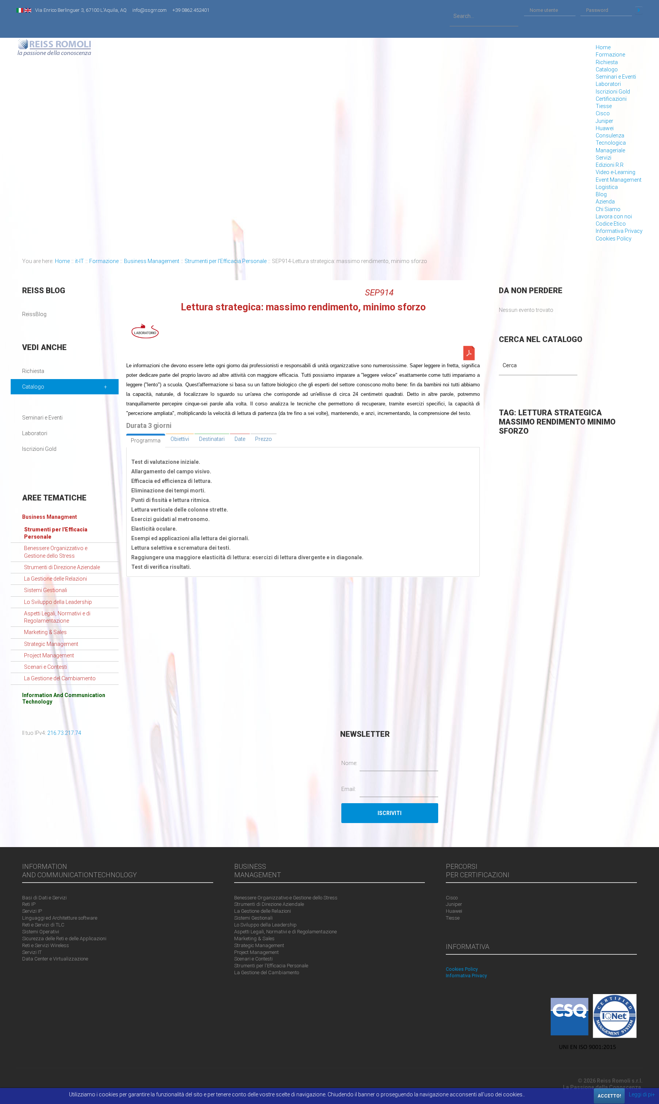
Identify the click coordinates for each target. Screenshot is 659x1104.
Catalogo (607, 69)
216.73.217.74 (64, 733)
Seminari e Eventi (616, 77)
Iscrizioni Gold (613, 92)
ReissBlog (34, 314)
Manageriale (610, 150)
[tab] (145, 440)
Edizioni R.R (610, 165)
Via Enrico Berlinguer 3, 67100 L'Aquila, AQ (81, 10)
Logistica (607, 187)
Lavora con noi (614, 216)
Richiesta (607, 62)
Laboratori (608, 84)
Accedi (639, 10)
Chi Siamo (608, 209)
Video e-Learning (615, 172)
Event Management (618, 180)
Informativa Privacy (619, 231)
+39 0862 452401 (190, 10)
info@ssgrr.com (149, 10)
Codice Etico (611, 224)
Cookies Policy (614, 239)
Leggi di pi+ (642, 1094)
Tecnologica (611, 143)
